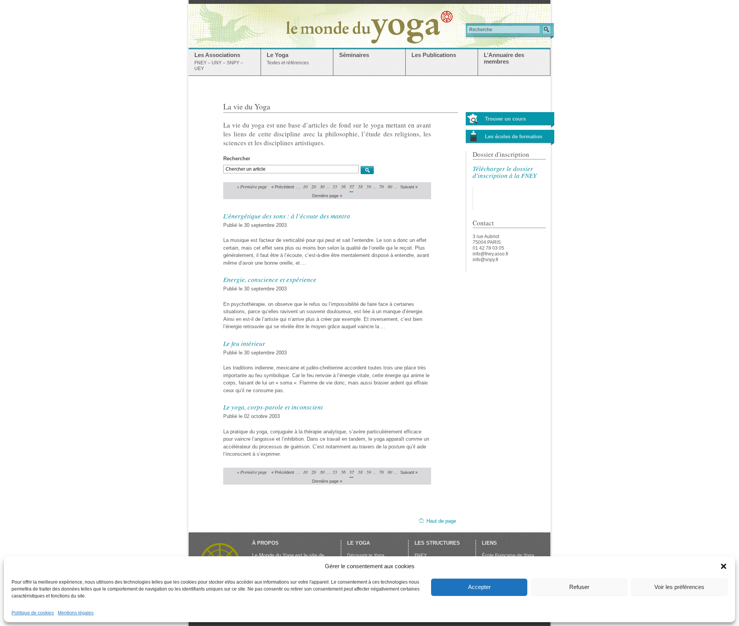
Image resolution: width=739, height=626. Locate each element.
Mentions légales (76, 613)
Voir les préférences (679, 587)
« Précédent (282, 187)
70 (381, 186)
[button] (723, 566)
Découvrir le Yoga (366, 555)
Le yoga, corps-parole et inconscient (273, 407)
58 (360, 186)
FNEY (421, 555)
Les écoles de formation (513, 136)
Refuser (579, 587)
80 (389, 186)
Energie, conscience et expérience (269, 279)
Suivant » (409, 187)
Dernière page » (327, 195)
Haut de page (441, 521)
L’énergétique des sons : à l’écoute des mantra (286, 215)
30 (322, 186)
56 (343, 186)
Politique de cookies (33, 613)
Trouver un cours (505, 119)
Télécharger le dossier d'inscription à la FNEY (505, 172)
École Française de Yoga (508, 555)
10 (305, 186)
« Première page (252, 186)
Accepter (479, 587)
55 (334, 186)
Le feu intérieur (244, 343)
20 (313, 186)
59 (368, 186)
